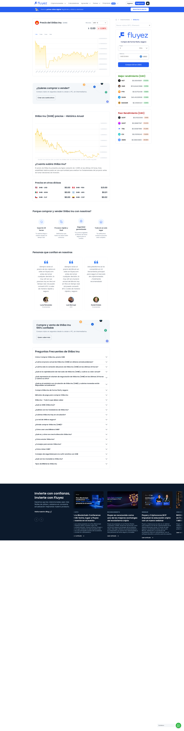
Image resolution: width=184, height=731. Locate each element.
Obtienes (122, 53)
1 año (50, 34)
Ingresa (130, 3)
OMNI (124, 140)
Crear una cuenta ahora (46, 98)
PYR (123, 92)
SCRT (124, 118)
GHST (124, 123)
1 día (36, 34)
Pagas (121, 45)
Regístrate (140, 3)
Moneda (88, 23)
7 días (40, 34)
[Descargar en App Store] (148, 3)
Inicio (116, 19)
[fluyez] (40, 3)
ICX (123, 134)
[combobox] (133, 25)
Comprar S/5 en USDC (133, 65)
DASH (124, 97)
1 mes (45, 34)
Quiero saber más (44, 337)
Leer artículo (77, 536)
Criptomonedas (57, 3)
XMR (123, 86)
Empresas (109, 3)
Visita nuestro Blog (41, 512)
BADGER (125, 103)
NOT (123, 81)
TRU (123, 129)
